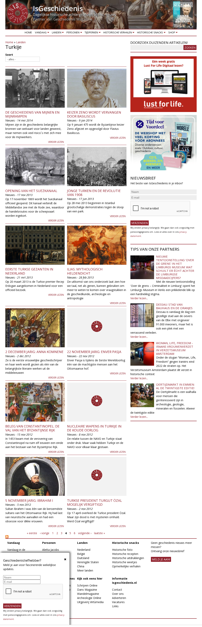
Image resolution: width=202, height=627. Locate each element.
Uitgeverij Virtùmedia (90, 602)
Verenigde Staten (88, 562)
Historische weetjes (124, 562)
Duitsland (83, 558)
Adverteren (119, 598)
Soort (9, 54)
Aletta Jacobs (50, 550)
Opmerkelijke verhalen (126, 566)
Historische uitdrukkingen (128, 558)
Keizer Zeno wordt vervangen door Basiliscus (94, 114)
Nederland (83, 550)
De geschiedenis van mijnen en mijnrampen (32, 114)
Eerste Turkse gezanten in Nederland (29, 271)
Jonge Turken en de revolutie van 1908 (94, 192)
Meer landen (85, 570)
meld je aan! (161, 559)
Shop (171, 33)
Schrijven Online (87, 585)
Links (115, 606)
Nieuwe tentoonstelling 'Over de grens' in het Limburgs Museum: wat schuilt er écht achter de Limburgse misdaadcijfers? (175, 267)
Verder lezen (56, 142)
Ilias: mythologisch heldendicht (85, 271)
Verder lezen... (139, 298)
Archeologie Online (89, 598)
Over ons (118, 594)
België (81, 554)
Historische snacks (149, 33)
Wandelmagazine (88, 594)
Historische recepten (125, 554)
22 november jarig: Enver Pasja (94, 351)
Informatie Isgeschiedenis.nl (124, 581)
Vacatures (118, 602)
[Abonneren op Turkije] (65, 536)
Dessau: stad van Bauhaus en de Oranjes (174, 306)
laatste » (99, 533)
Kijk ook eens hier (89, 578)
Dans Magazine (87, 589)
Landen (55, 33)
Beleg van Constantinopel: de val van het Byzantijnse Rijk (32, 428)
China (80, 566)
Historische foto (122, 550)
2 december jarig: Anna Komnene (34, 351)
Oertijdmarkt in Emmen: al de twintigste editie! (175, 386)
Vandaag (40, 33)
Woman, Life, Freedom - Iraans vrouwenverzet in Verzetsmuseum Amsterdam (174, 348)
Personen (72, 33)
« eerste (32, 533)
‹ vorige (44, 533)
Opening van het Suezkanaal (31, 190)
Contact (117, 589)
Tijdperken (90, 33)
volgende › (84, 533)
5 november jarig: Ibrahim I (29, 500)
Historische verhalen (117, 33)
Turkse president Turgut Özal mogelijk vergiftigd (94, 502)
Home (28, 32)
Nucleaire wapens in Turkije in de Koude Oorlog (94, 428)
